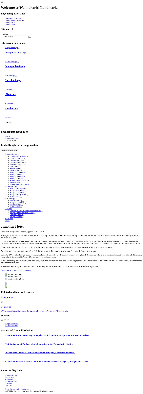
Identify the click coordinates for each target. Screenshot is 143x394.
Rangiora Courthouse (17, 172)
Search (5, 37)
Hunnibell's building (17, 162)
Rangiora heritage (11, 138)
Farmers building (16, 160)
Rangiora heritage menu (9, 150)
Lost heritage (10, 199)
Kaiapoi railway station (18, 194)
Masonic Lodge (15, 168)
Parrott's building (16, 170)
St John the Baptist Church (19, 180)
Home (7, 136)
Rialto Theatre (15, 197)
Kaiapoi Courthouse (17, 192)
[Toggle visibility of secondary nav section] (27, 156)
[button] (14, 20)
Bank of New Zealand (18, 188)
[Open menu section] (19, 48)
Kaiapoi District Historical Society (22, 213)
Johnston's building (16, 164)
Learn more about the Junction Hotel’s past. (16, 270)
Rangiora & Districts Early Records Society (25, 211)
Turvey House (15, 182)
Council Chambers (16, 158)
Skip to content (10, 24)
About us (8, 209)
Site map (8, 385)
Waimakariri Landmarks (13, 18)
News (7, 221)
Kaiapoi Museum (16, 217)
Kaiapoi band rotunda (17, 190)
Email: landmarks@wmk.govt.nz (17, 389)
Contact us (9, 219)
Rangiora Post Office (17, 176)
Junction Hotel (15, 166)
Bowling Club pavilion (18, 156)
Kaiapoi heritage (11, 186)
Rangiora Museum (16, 174)
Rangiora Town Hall (17, 178)
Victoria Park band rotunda (19, 184)
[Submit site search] (30, 37)
